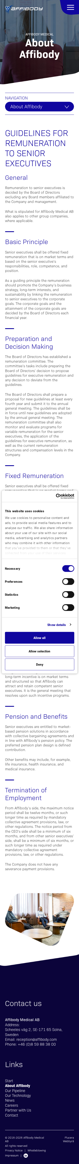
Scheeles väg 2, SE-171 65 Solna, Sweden (34, 1032)
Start (9, 1080)
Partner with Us (18, 1110)
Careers (11, 1105)
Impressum (12, 1155)
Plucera (69, 1137)
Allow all (39, 637)
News (10, 1100)
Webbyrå (68, 1141)
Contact (11, 1115)
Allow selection (39, 651)
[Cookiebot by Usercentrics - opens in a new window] (56, 496)
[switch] (68, 581)
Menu (69, 7)
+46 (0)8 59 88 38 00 (37, 1044)
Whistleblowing (37, 1150)
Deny (39, 664)
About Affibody (26, 106)
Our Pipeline (15, 1090)
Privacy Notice (14, 1150)
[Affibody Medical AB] (24, 10)
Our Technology (18, 1095)
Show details (56, 624)
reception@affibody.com (36, 1039)
